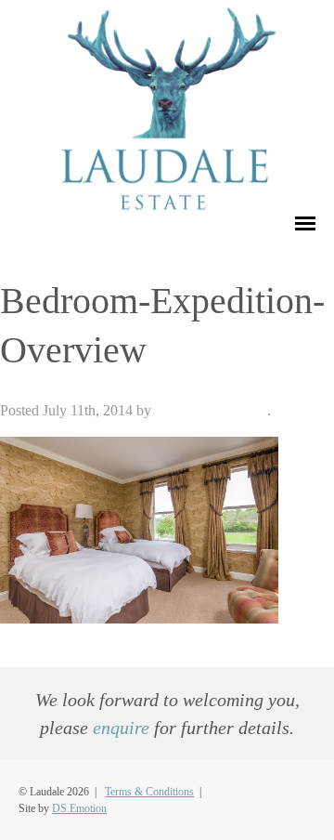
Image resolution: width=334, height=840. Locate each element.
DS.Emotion (79, 808)
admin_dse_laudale (211, 410)
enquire (121, 727)
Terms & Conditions (149, 791)
